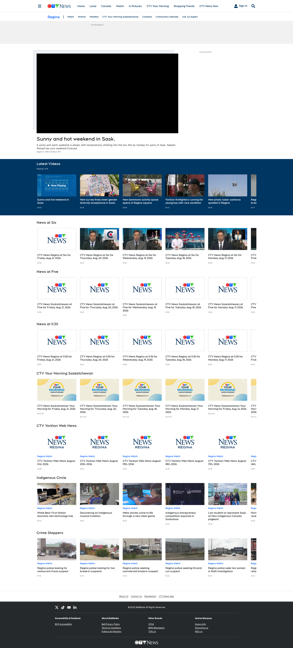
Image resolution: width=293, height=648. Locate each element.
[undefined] (56, 191)
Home (81, 6)
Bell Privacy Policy (111, 624)
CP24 (151, 624)
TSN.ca (152, 631)
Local (93, 6)
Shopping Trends (184, 6)
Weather (94, 17)
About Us (123, 596)
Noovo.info (200, 624)
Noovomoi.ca (201, 627)
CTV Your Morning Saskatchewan (120, 17)
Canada (106, 6)
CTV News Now (208, 6)
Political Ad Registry (111, 631)
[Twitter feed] (57, 607)
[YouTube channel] (69, 607)
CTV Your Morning (158, 6)
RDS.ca (198, 631)
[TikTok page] (63, 607)
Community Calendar (167, 17)
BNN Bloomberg (156, 627)
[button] (250, 191)
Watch (120, 6)
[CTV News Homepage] (59, 6)
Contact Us (136, 596)
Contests (147, 17)
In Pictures (135, 6)
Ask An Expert (190, 17)
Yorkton (82, 17)
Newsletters (150, 596)
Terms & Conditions (111, 627)
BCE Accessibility (63, 624)
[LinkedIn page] (75, 607)
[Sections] (40, 6)
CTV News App (166, 596)
